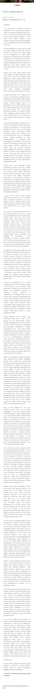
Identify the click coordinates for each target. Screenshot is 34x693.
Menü (18, 5)
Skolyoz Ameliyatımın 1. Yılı (14, 20)
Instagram (6, 669)
